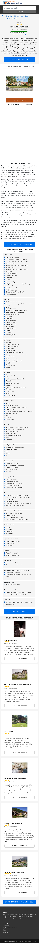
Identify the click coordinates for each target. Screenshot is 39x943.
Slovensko (6, 925)
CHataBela (8, 732)
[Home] (2, 16)
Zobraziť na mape (19, 35)
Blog (4, 930)
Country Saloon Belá (13, 823)
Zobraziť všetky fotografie (19, 101)
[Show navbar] (35, 3)
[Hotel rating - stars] (19, 25)
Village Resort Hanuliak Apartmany (18, 685)
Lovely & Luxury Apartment (15, 778)
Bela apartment (10, 640)
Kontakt (5, 932)
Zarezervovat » (19, 612)
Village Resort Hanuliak (14, 872)
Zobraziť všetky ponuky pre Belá (19, 902)
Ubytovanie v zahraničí (10, 928)
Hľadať (20, 12)
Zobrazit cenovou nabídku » (19, 244)
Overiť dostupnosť (19, 60)
